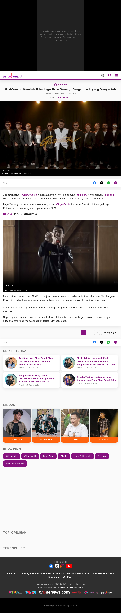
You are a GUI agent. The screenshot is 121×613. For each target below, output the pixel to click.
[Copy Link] (116, 183)
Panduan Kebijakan (103, 573)
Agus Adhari (63, 97)
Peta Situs (13, 573)
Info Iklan (58, 573)
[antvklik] (76, 592)
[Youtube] (69, 566)
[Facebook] (51, 566)
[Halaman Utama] (12, 75)
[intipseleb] (91, 592)
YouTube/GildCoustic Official (21, 173)
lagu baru (81, 194)
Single (7, 213)
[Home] (56, 84)
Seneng (109, 194)
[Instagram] (62, 566)
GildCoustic (29, 194)
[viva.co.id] (15, 592)
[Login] (102, 75)
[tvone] (54, 592)
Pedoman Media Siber (78, 573)
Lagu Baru (48, 456)
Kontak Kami (44, 573)
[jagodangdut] (106, 592)
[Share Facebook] (94, 183)
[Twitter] (57, 566)
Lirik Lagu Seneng (15, 463)
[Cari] (109, 75)
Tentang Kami (28, 573)
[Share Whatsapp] (108, 183)
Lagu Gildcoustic (82, 456)
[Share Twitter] (101, 183)
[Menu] (117, 75)
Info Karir (67, 577)
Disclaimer (54, 577)
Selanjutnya (109, 332)
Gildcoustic (11, 456)
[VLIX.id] (30, 592)
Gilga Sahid (63, 204)
